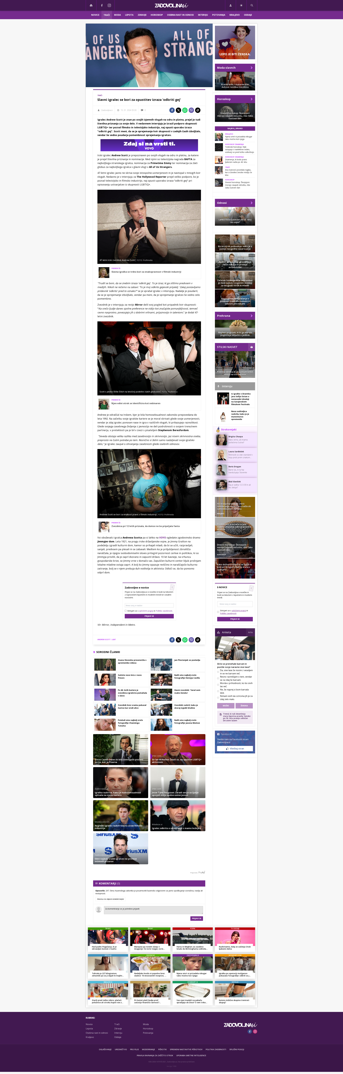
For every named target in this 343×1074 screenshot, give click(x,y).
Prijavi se (149, 616)
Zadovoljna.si (107, 110)
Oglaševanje (105, 1049)
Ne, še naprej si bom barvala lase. (234, 691)
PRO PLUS (134, 1049)
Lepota (129, 14)
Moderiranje (148, 1049)
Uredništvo (121, 1049)
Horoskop (157, 14)
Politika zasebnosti (216, 1049)
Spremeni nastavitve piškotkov (186, 1049)
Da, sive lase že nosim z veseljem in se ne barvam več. (236, 672)
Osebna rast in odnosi (180, 14)
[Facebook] (101, 5)
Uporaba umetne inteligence (191, 1055)
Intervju (203, 14)
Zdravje (142, 14)
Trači (107, 15)
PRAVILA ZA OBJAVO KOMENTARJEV (110, 899)
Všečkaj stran (237, 748)
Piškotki (162, 1049)
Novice (95, 14)
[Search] (252, 5)
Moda (117, 14)
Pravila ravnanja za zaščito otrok (155, 1055)
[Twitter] (178, 110)
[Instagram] (109, 5)
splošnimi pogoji (146, 611)
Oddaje (248, 14)
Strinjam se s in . (150, 611)
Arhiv (250, 632)
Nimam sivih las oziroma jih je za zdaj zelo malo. (236, 698)
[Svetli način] (241, 5)
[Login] (230, 5)
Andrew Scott (104, 639)
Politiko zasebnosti (164, 611)
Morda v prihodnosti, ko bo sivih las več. (236, 685)
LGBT (114, 639)
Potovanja (218, 14)
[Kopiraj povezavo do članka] (197, 110)
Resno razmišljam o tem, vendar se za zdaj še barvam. (236, 678)
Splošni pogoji (236, 1049)
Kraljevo (235, 14)
